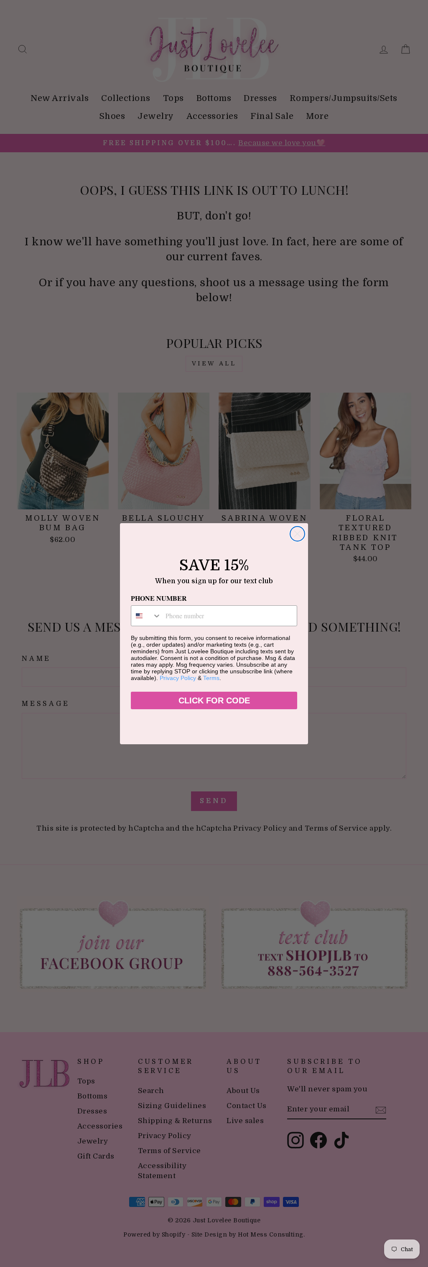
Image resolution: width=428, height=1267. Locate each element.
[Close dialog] (297, 533)
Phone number (159, 598)
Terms (211, 678)
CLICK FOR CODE (214, 700)
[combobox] (146, 616)
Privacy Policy (178, 678)
